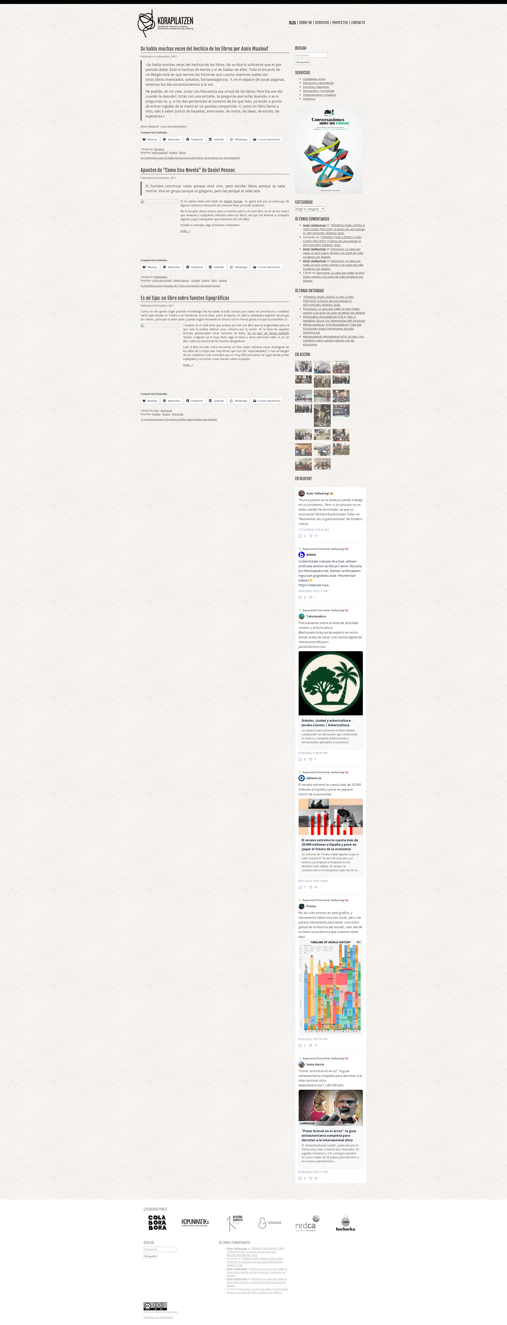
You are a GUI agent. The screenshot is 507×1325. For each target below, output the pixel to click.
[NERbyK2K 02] (341, 435)
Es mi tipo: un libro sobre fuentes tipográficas (185, 298)
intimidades (160, 277)
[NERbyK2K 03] (341, 396)
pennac (223, 280)
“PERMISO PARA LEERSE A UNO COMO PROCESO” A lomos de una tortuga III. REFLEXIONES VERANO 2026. (334, 229)
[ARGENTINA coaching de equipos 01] (341, 449)
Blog (292, 23)
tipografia (177, 414)
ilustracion (166, 410)
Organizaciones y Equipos (319, 95)
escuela (195, 280)
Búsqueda (302, 62)
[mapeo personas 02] (303, 408)
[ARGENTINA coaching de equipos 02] (322, 381)
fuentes (156, 414)
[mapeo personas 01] (341, 379)
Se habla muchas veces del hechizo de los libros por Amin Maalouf (204, 49)
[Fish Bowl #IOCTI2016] (303, 449)
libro (214, 280)
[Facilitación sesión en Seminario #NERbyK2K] (303, 379)
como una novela (162, 280)
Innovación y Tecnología (318, 91)
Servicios (322, 23)
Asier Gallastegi (314, 225)
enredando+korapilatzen (165, 23)
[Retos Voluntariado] (303, 396)
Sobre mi (305, 23)
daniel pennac (181, 280)
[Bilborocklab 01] (341, 410)
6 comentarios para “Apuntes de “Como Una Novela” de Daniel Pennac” (181, 285)
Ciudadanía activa (314, 79)
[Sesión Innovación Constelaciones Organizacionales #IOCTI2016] (341, 367)
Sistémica (309, 99)
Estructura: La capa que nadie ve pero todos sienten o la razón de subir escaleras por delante (333, 253)
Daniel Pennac (233, 201)
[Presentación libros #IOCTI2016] (303, 464)
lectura (173, 152)
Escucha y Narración (316, 87)
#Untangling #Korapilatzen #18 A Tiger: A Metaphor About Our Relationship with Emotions (334, 319)
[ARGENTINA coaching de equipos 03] (322, 434)
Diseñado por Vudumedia (158, 1317)
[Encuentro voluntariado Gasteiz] (322, 367)
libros (182, 152)
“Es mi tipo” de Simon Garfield (268, 333)
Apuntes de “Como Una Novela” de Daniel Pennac (188, 170)
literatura (159, 149)
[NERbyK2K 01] (322, 415)
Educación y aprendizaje (318, 83)
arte (156, 410)
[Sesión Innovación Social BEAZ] (303, 366)
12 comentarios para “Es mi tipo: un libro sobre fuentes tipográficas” (179, 419)
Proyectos (340, 23)
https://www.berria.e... (314, 585)
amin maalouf (160, 152)
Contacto (358, 23)
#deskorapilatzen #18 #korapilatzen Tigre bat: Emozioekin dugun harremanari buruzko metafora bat (332, 328)
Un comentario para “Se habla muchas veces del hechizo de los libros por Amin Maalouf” (190, 158)
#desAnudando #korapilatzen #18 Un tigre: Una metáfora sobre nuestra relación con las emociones (333, 340)
